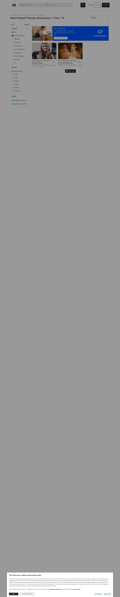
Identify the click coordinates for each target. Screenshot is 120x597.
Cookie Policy (107, 594)
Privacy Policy (76, 589)
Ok (14, 594)
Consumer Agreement (55, 589)
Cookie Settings (27, 594)
